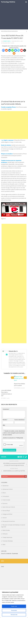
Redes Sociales (6, 530)
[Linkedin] (9, 50)
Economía (5, 503)
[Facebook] (3, 50)
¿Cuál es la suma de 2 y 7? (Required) (13, 437)
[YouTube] (12, 221)
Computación (6, 496)
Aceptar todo (14, 606)
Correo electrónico (19, 419)
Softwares (5, 534)
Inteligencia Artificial (7, 514)
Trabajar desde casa (7, 537)
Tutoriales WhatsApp (8, 541)
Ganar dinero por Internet (9, 507)
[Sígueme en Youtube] (18, 457)
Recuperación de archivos (9, 31)
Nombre (5, 419)
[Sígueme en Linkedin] (21, 457)
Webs (4, 544)
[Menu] (26, 2)
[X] (24, 50)
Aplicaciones (5, 485)
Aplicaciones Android (8, 489)
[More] (14, 53)
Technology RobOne (8, 2)
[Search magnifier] (25, 476)
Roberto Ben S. (7, 41)
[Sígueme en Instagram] (23, 457)
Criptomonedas (6, 500)
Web (4, 425)
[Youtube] (21, 50)
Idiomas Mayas (6, 510)
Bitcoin (4, 493)
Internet (5, 517)
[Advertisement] (14, 15)
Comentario (6, 409)
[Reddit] (6, 50)
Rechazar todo (14, 614)
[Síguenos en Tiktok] (26, 457)
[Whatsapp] (12, 50)
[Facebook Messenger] (15, 50)
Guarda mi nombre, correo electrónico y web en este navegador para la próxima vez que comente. (14, 432)
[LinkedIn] (16, 221)
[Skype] (18, 50)
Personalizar (14, 610)
